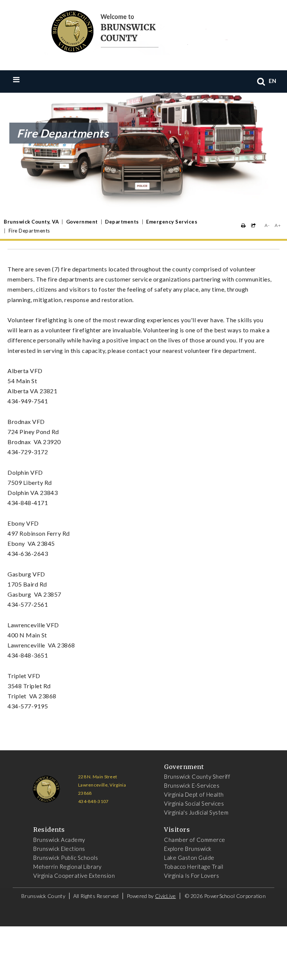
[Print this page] (243, 225)
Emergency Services (171, 222)
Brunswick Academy (59, 839)
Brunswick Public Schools (65, 857)
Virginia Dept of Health (194, 794)
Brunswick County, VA (31, 222)
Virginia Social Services (194, 803)
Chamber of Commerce (194, 839)
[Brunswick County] (138, 30)
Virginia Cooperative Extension (74, 875)
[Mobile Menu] (31, 79)
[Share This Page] (253, 225)
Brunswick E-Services (191, 785)
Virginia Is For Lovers (191, 875)
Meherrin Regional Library (67, 866)
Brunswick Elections (59, 848)
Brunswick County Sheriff (197, 776)
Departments (122, 222)
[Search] (261, 81)
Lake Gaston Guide (189, 857)
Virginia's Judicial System (196, 812)
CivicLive (165, 896)
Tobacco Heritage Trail (193, 866)
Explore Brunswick (188, 848)
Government (82, 222)
